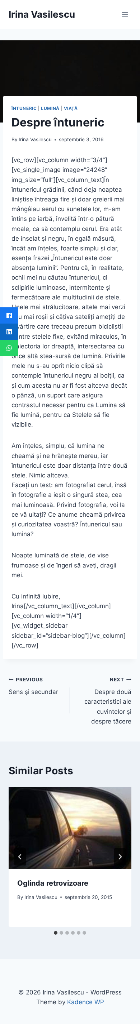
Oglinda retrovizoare (52, 883)
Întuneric (24, 108)
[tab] (55, 933)
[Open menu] (124, 14)
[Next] (120, 856)
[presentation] (70, 828)
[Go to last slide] (20, 856)
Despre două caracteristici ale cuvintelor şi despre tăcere (107, 701)
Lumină (50, 108)
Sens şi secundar (33, 686)
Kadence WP (85, 1002)
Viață (71, 108)
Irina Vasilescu (35, 139)
